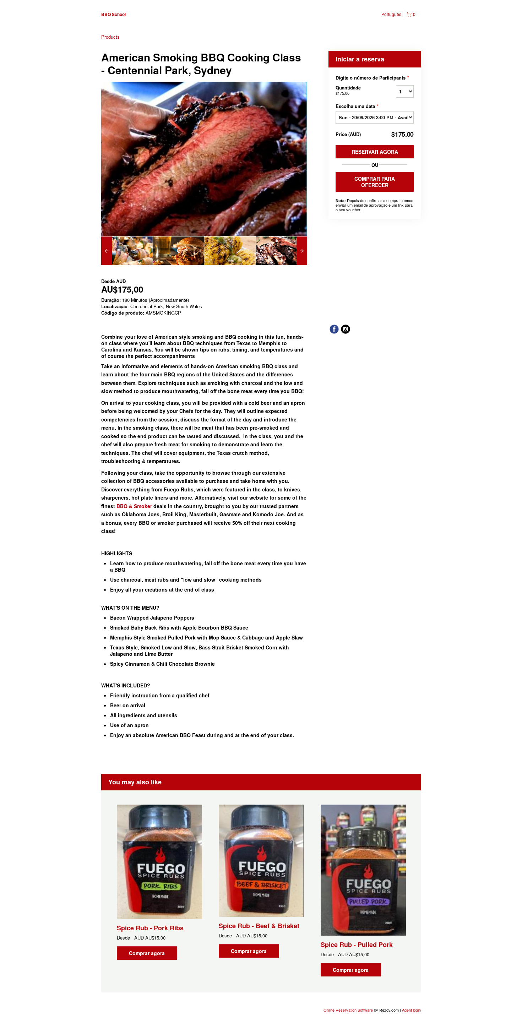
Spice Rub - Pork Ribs (150, 927)
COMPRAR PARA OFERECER (374, 182)
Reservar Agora (375, 151)
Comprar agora (147, 953)
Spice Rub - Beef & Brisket (259, 925)
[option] (127, 250)
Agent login (411, 1010)
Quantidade (348, 90)
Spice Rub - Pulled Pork (357, 944)
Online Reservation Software (348, 1010)
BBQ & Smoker (134, 506)
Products (110, 36)
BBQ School (113, 14)
